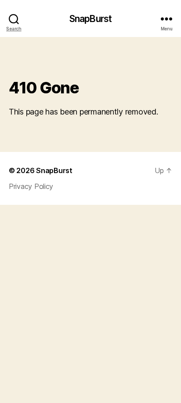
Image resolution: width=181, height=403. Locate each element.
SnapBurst (90, 18)
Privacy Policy (31, 186)
